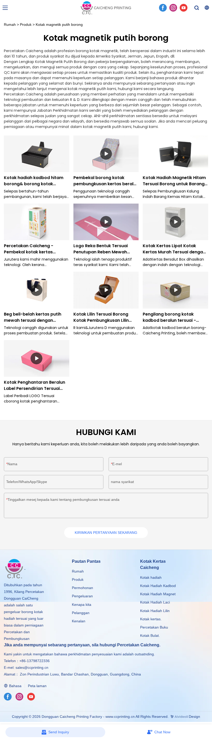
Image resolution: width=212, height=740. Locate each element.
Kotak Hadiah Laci (155, 602)
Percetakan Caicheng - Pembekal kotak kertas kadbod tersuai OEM (28, 249)
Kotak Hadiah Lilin (155, 611)
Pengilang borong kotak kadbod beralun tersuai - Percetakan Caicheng (169, 317)
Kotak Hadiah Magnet (158, 594)
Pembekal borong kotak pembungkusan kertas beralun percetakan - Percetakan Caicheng (106, 181)
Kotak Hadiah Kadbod (158, 586)
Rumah (10, 24)
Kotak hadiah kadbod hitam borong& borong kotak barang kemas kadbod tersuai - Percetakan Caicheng (36, 181)
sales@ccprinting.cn (32, 667)
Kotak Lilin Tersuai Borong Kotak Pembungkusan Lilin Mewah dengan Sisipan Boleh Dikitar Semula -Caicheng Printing (104, 317)
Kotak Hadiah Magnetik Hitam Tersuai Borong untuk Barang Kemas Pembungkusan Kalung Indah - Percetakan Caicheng (175, 181)
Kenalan (78, 621)
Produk (26, 24)
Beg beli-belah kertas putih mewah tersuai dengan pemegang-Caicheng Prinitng (35, 317)
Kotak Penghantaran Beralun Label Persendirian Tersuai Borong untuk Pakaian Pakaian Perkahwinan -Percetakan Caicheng (36, 385)
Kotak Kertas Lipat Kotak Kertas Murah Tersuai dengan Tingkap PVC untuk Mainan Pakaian (174, 249)
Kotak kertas (150, 619)
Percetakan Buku (154, 627)
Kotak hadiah (151, 577)
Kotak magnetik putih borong (59, 24)
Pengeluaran (82, 596)
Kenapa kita (81, 604)
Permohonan (82, 588)
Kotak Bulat (149, 635)
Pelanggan (80, 613)
